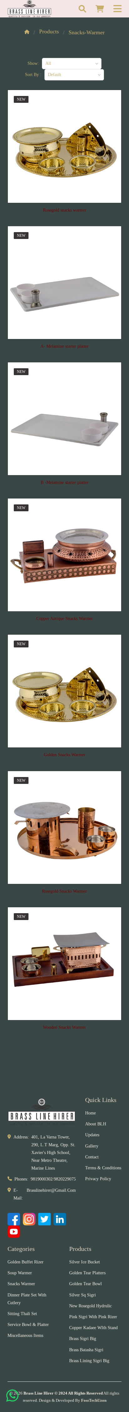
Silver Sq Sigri (82, 1295)
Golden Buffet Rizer (26, 1262)
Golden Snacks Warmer (64, 754)
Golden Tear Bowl (85, 1283)
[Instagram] (29, 1219)
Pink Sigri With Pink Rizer (93, 1316)
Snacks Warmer (21, 1283)
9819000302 (42, 1179)
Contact (92, 1157)
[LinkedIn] (60, 1219)
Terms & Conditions (103, 1168)
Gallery (91, 1146)
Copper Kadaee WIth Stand (93, 1327)
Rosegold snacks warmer (64, 210)
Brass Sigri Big (82, 1338)
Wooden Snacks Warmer (64, 1027)
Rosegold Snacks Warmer (64, 891)
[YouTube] (14, 1231)
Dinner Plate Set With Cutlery (27, 1299)
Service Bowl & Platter (28, 1324)
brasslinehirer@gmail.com (51, 1190)
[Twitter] (44, 1219)
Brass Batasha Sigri (86, 1350)
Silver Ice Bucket (84, 1262)
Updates (92, 1135)
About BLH (95, 1124)
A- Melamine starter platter (64, 346)
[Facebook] (14, 1219)
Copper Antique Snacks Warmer (64, 618)
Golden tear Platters (87, 1273)
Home (90, 1113)
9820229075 (65, 1179)
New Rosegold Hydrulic (90, 1306)
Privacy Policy (98, 1178)
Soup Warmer (20, 1273)
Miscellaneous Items (25, 1335)
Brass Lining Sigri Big (89, 1360)
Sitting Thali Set (22, 1313)
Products (49, 31)
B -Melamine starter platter (65, 482)
